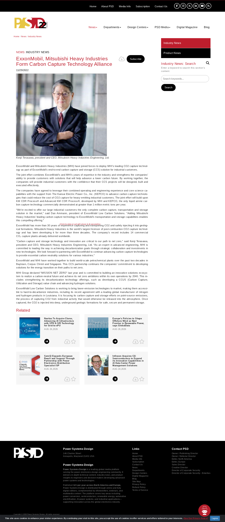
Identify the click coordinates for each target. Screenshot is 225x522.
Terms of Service (140, 490)
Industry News (172, 43)
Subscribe (135, 59)
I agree (215, 518)
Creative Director (180, 467)
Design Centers (139, 473)
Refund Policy (139, 487)
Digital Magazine (187, 27)
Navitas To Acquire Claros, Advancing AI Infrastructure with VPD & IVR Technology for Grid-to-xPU (59, 322)
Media (125, 6)
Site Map (136, 481)
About (107, 6)
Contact (161, 6)
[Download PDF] (121, 59)
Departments (138, 470)
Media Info (137, 459)
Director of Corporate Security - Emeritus (191, 473)
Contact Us (137, 464)
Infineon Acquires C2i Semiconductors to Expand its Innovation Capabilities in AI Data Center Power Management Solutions (128, 361)
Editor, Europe (178, 462)
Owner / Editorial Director (184, 456)
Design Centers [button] (137, 27)
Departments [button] (111, 27)
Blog (207, 27)
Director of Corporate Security (186, 470)
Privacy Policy (139, 484)
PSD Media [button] (162, 27)
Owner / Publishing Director (185, 453)
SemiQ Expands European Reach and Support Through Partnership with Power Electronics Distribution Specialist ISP (59, 361)
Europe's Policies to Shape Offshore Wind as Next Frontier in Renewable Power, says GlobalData (128, 322)
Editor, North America (182, 459)
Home (93, 6)
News (24, 36)
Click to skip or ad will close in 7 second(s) (80, 224)
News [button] (92, 27)
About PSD (137, 456)
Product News (172, 53)
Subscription (143, 6)
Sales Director (178, 464)
